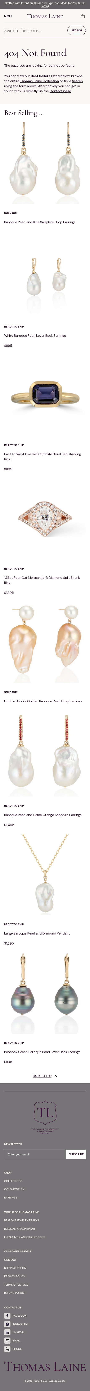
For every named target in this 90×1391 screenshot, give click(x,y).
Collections (13, 1181)
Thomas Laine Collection (39, 81)
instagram (20, 1324)
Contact (10, 1260)
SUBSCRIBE (76, 1154)
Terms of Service (16, 1284)
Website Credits (57, 1381)
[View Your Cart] (83, 16)
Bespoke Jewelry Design (21, 1220)
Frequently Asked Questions (24, 1237)
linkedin (18, 1332)
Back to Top (42, 1076)
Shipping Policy (15, 1268)
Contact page (60, 91)
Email (16, 1340)
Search (77, 81)
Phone (17, 1349)
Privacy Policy (14, 1276)
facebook (19, 1315)
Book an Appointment (19, 1228)
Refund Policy (14, 1293)
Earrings (10, 1197)
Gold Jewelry (14, 1189)
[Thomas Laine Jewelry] (45, 16)
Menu (8, 16)
